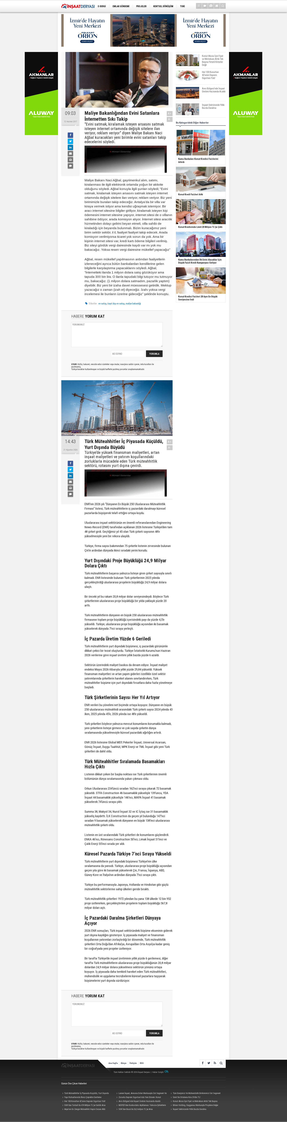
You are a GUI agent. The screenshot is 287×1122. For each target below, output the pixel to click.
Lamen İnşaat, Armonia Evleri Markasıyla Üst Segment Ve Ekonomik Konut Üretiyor (141, 1093)
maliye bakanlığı (133, 303)
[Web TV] (205, 6)
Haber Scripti (158, 1072)
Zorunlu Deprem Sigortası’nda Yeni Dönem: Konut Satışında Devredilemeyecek (138, 1097)
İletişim (133, 1063)
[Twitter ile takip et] (209, 1063)
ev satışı (102, 303)
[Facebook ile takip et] (202, 1063)
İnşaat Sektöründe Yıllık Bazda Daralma (189, 1109)
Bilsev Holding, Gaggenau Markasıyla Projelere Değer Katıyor (194, 1105)
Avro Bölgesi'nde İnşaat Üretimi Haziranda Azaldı (139, 1101)
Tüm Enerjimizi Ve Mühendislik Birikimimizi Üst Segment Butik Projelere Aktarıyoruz (195, 1093)
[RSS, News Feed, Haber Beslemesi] (215, 1063)
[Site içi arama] (223, 6)
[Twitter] (70, 141)
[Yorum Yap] (70, 166)
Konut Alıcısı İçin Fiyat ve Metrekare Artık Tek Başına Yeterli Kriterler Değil (193, 1101)
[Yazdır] (70, 159)
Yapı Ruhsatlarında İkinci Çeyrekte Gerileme (82, 1097)
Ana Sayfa (113, 1063)
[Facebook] (70, 135)
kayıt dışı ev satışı (116, 303)
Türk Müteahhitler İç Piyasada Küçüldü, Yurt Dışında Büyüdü (85, 1093)
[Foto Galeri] (211, 6)
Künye (123, 1063)
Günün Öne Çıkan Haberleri (74, 1083)
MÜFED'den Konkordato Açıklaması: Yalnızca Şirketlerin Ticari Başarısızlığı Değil (141, 1105)
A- (169, 119)
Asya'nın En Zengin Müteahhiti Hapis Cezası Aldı (84, 1109)
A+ (169, 113)
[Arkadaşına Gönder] (70, 153)
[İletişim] (217, 6)
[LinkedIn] (70, 147)
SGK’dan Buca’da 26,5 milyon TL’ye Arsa (136, 1109)
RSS (142, 1063)
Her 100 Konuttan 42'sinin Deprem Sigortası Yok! (84, 1101)
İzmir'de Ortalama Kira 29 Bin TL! (186, 1097)
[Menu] (199, 6)
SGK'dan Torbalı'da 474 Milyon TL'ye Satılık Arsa (84, 1105)
